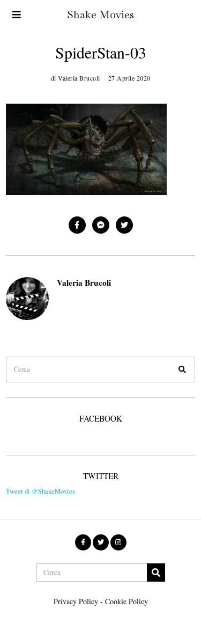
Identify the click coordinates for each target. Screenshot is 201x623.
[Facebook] (77, 225)
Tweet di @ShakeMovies (40, 491)
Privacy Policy (76, 601)
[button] (182, 369)
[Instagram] (118, 542)
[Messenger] (100, 225)
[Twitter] (124, 225)
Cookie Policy (126, 601)
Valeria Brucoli (84, 282)
